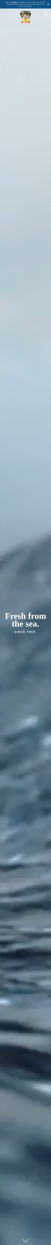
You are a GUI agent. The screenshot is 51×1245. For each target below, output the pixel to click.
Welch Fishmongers (25, 17)
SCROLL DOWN (25, 1240)
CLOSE (48, 4)
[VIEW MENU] (46, 13)
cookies (14, 2)
